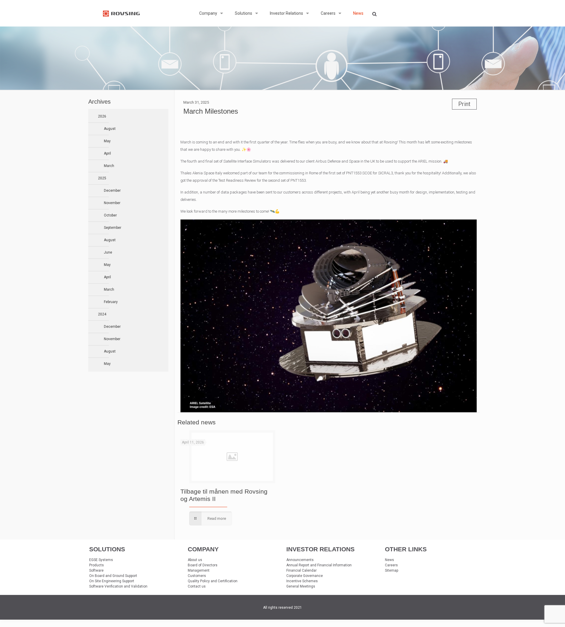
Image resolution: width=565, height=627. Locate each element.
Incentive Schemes (302, 581)
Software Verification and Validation (118, 586)
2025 (102, 178)
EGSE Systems (101, 560)
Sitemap (391, 570)
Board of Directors (202, 565)
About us (195, 560)
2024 (102, 314)
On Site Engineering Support (111, 581)
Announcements (300, 560)
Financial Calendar (301, 570)
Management (199, 570)
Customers (197, 576)
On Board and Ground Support (113, 576)
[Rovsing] (121, 13)
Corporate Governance (304, 576)
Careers (391, 565)
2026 (102, 116)
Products (96, 565)
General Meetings (300, 586)
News (389, 560)
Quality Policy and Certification (212, 581)
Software (96, 570)
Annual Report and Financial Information (319, 565)
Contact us (197, 586)
